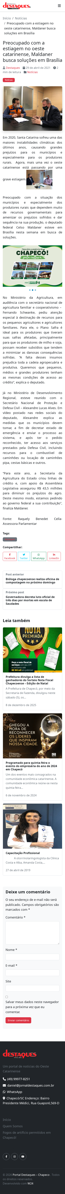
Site (8, 953)
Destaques (13, 68)
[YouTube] (22, 1128)
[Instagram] (14, 1128)
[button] (30, 262)
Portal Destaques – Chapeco (31, 1146)
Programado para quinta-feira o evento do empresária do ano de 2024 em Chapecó (31, 738)
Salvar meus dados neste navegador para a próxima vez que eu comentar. (32, 979)
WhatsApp (39, 530)
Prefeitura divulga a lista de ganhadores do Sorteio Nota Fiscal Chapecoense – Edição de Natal (29, 652)
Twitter (24, 530)
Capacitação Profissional (23, 825)
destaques (10, 511)
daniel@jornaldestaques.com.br (30, 1057)
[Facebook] (6, 1128)
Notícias (21, 18)
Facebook (9, 530)
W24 (30, 1155)
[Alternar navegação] (59, 6)
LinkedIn (54, 530)
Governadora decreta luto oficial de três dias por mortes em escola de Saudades (30, 572)
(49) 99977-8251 (18, 1051)
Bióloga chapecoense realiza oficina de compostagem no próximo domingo (32, 552)
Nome (11, 921)
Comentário (15, 889)
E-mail (11, 937)
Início (7, 18)
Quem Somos (13, 1098)
